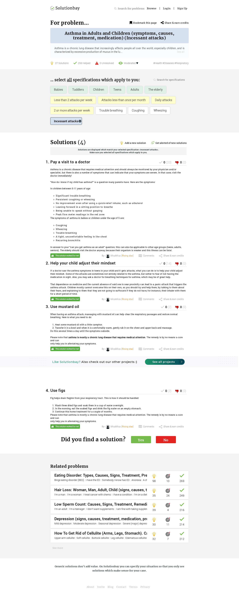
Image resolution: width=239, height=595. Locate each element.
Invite (101, 586)
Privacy (145, 586)
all (69, 79)
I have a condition (122, 495)
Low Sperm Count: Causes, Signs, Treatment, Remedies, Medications (114, 504)
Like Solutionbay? (66, 362)
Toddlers (78, 89)
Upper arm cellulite (64, 538)
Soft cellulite (83, 538)
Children (98, 89)
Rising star (127, 256)
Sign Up (182, 8)
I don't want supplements (100, 509)
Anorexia (136, 480)
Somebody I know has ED (116, 480)
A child (146, 480)
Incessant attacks (66, 121)
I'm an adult (60, 509)
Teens (117, 89)
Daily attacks (163, 100)
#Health (157, 63)
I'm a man (59, 495)
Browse (151, 8)
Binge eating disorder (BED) (69, 480)
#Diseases (168, 63)
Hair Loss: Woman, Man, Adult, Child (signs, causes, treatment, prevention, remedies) (128, 489)
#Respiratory (182, 63)
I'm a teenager (77, 509)
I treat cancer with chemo (97, 495)
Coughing (138, 110)
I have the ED (93, 480)
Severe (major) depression (137, 524)
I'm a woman (74, 495)
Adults (135, 89)
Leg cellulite (117, 538)
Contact (121, 586)
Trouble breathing (111, 110)
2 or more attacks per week (72, 110)
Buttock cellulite (100, 538)
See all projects (163, 361)
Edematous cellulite (136, 538)
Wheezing (160, 110)
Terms (133, 586)
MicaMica (116, 256)
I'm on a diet (140, 495)
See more (57, 548)
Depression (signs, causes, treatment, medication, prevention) (108, 518)
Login (167, 8)
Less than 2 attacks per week (73, 100)
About (90, 586)
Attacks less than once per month (124, 100)
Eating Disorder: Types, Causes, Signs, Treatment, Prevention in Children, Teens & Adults (131, 475)
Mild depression (63, 524)
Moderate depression (84, 524)
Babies (58, 89)
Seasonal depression (109, 524)
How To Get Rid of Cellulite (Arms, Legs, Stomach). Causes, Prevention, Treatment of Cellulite (135, 533)
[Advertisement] (118, 380)
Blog (110, 586)
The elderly (155, 89)
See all (181, 52)
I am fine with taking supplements (134, 509)
